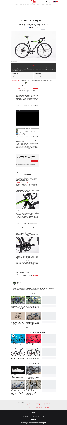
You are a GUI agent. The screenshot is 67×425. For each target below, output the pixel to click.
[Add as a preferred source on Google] (33, 419)
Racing (21, 4)
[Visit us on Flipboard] (57, 1)
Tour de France (29, 403)
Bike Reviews (46, 404)
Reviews (24, 4)
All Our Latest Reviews (47, 403)
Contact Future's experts (26, 415)
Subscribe (54, 2)
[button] (27, 88)
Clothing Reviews (46, 407)
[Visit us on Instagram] (53, 1)
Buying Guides (29, 4)
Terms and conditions (34, 415)
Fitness (34, 4)
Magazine (42, 4)
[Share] (29, 27)
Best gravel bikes (38, 404)
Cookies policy (45, 415)
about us (20, 415)
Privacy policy (40, 415)
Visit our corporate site (43, 422)
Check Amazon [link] (36, 275)
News (17, 4)
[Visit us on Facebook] (55, 1)
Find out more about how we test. (48, 80)
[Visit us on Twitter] (54, 1)
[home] (15, 4)
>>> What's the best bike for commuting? (22, 182)
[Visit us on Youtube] (56, 1)
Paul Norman (19, 282)
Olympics (28, 407)
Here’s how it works (43, 29)
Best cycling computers (39, 407)
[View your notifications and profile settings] (14, 2)
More (50, 4)
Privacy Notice (18, 163)
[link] (19, 88)
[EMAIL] (17, 283)
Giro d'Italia (28, 404)
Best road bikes (38, 403)
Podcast (46, 4)
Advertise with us (26, 416)
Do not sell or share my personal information (36, 416)
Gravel (38, 4)
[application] (27, 118)
